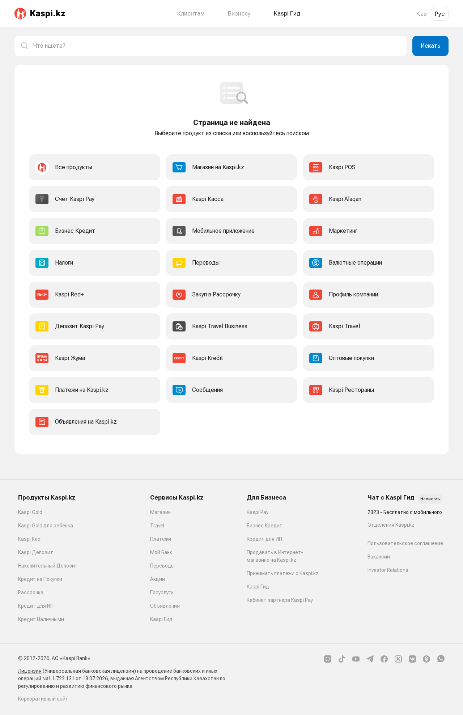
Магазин (160, 512)
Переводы (162, 566)
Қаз (421, 13)
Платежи (160, 539)
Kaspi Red (29, 539)
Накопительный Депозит (48, 566)
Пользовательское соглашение (405, 543)
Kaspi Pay (257, 512)
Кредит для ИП (36, 606)
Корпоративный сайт (43, 699)
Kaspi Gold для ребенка (45, 525)
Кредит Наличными (41, 619)
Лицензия (30, 671)
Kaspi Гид (161, 619)
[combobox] (217, 46)
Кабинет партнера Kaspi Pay (280, 600)
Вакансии (379, 557)
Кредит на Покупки (40, 579)
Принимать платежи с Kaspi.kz (283, 573)
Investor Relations (388, 570)
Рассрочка (30, 592)
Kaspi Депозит (35, 552)
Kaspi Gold (30, 512)
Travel (157, 525)
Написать (430, 498)
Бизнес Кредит (265, 525)
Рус (440, 13)
